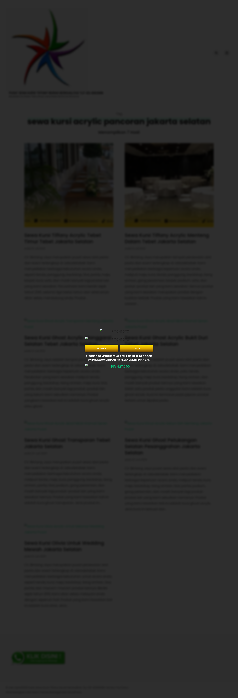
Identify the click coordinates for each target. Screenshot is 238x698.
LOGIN (136, 348)
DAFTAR (101, 348)
